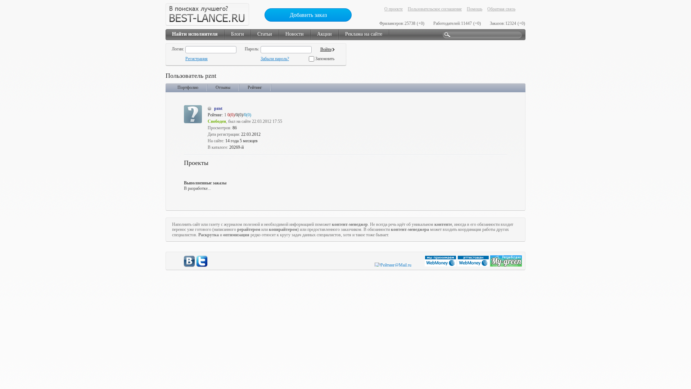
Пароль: (252, 49)
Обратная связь (501, 9)
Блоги (237, 34)
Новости (294, 34)
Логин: (178, 49)
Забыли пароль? (275, 58)
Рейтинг (255, 87)
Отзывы (223, 87)
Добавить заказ (308, 15)
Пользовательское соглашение (435, 9)
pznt (218, 108)
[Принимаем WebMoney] (441, 265)
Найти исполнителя (195, 34)
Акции (324, 34)
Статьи (264, 34)
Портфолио (187, 87)
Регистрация (196, 58)
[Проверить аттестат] (473, 265)
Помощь (474, 9)
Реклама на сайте (363, 34)
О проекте (393, 9)
